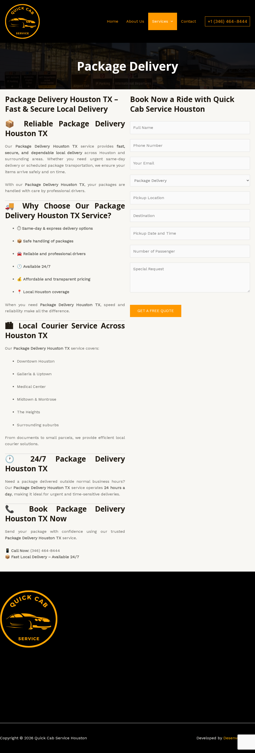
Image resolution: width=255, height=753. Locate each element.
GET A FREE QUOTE (155, 311)
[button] (170, 21)
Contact (188, 21)
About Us (135, 21)
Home (112, 21)
